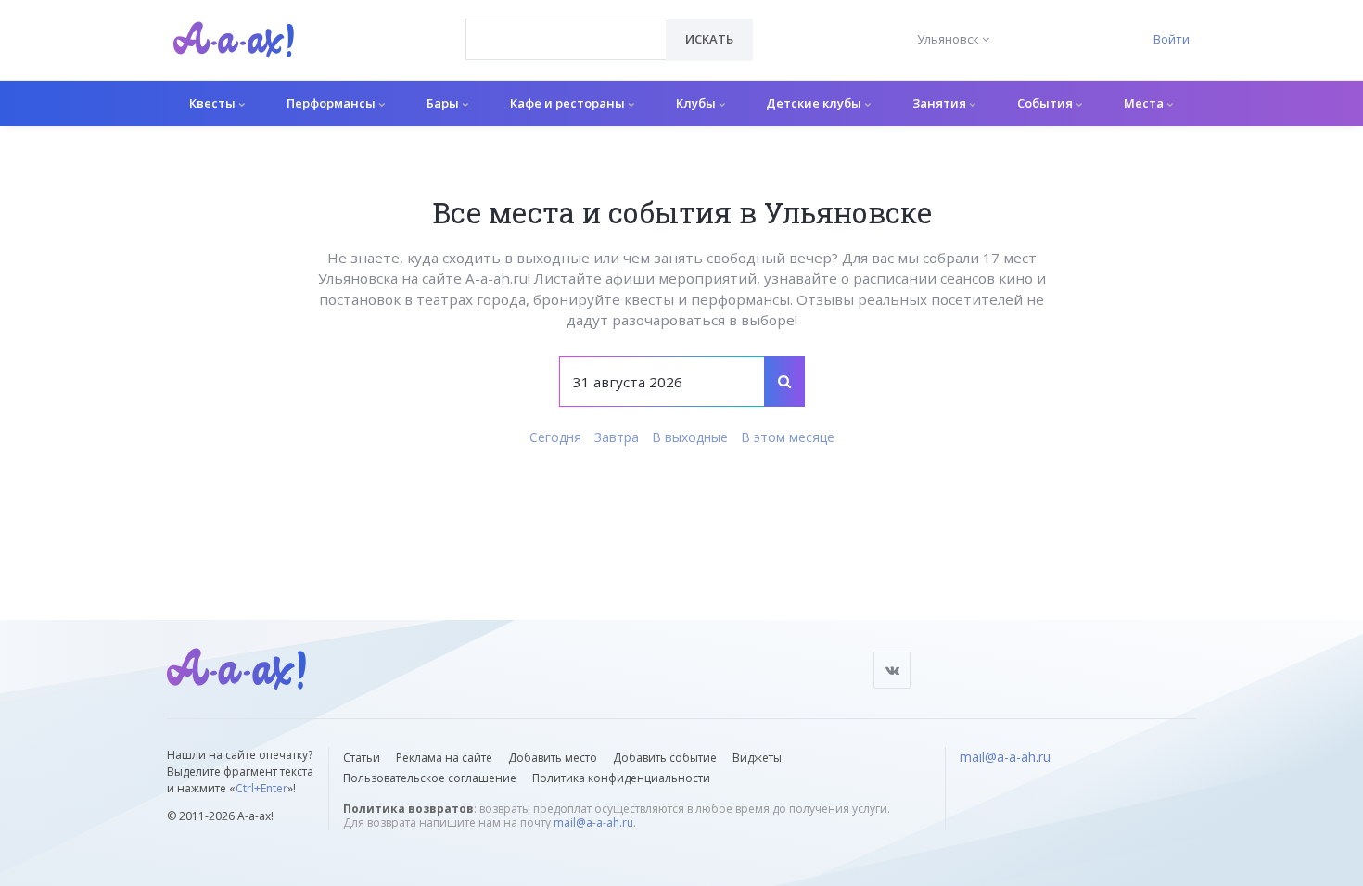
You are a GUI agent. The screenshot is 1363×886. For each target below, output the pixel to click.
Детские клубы (815, 103)
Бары (444, 103)
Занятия (940, 103)
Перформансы (332, 103)
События (1046, 103)
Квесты (213, 103)
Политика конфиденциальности (621, 778)
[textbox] (566, 25)
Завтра (616, 437)
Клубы (697, 103)
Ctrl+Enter (261, 788)
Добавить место (552, 758)
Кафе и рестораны (569, 103)
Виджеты (757, 758)
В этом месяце (787, 437)
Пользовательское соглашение (429, 778)
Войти (1171, 39)
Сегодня (555, 437)
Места (1145, 103)
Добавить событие (665, 758)
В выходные (690, 437)
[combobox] (566, 39)
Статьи (361, 758)
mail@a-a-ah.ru (593, 822)
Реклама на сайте (444, 758)
